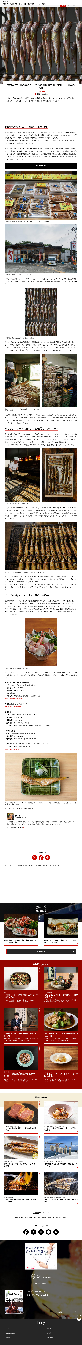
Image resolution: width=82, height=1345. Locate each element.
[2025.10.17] (61, 1058)
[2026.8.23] (61, 1019)
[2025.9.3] (61, 1112)
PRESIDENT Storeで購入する (22, 1312)
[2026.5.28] (61, 1148)
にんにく (58, 1217)
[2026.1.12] (21, 1112)
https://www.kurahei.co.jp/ (13, 698)
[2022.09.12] (61, 926)
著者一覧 (49, 1329)
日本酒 (21, 1217)
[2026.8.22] (21, 1019)
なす (64, 1217)
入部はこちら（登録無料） (41, 1283)
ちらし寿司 (37, 1217)
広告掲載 (49, 1333)
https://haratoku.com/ (12, 749)
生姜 (49, 1217)
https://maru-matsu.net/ (13, 707)
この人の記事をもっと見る (15, 827)
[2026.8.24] (21, 978)
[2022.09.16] (21, 926)
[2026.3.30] (61, 1183)
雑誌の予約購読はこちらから (60, 1312)
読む (13, 865)
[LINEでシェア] (47, 857)
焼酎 (16, 1217)
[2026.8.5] (21, 1183)
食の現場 (44, 94)
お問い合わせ (50, 1337)
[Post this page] (34, 857)
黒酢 (30, 1217)
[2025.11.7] (21, 1148)
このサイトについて (10, 1329)
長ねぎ (44, 1217)
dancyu (7, 865)
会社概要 (8, 1337)
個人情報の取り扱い (10, 1333)
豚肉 (26, 1217)
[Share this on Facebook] (41, 857)
